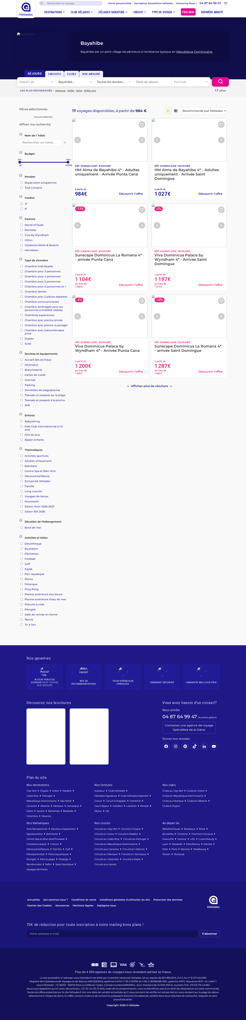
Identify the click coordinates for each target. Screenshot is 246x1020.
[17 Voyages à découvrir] (220, 82)
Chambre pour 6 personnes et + (45, 286)
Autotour (99, 790)
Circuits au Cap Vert (105, 828)
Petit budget (47, 859)
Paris (174, 849)
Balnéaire (31, 466)
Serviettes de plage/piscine (42, 390)
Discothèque (33, 543)
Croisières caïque (36, 844)
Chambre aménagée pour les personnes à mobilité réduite (44, 308)
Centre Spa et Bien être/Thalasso (45, 839)
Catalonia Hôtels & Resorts (42, 245)
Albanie (45, 805)
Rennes (185, 849)
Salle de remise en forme (41, 614)
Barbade (68, 810)
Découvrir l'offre (131, 194)
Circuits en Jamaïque (133, 854)
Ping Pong (32, 589)
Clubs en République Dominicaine (182, 795)
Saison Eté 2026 (35, 511)
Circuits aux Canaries (106, 849)
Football (30, 559)
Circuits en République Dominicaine (115, 844)
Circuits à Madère (128, 833)
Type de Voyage (162, 12)
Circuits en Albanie (133, 849)
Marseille (177, 844)
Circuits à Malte (131, 859)
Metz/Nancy (193, 844)
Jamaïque (73, 805)
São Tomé (65, 800)
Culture (54, 844)
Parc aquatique (34, 574)
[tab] (34, 73)
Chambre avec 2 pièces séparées (46, 296)
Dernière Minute (212, 12)
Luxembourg (206, 839)
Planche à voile (34, 604)
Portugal (47, 795)
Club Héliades (80, 12)
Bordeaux (189, 828)
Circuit (138, 12)
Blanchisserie (33, 370)
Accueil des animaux (38, 359)
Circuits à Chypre (131, 828)
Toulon (166, 854)
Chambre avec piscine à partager (46, 325)
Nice (165, 849)
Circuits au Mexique (106, 854)
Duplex (29, 338)
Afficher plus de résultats (149, 386)
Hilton (29, 240)
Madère (66, 790)
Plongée (30, 609)
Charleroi (182, 833)
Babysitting (32, 421)
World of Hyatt (34, 225)
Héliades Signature (111, 12)
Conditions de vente (83, 899)
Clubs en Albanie (197, 800)
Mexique (60, 90)
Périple (144, 805)
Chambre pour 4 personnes (43, 276)
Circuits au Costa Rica (106, 839)
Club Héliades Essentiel (134, 795)
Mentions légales (83, 905)
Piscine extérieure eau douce (43, 594)
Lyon (165, 844)
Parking (30, 385)
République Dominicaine (194, 51)
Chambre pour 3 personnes (43, 271)
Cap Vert (31, 790)
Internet (30, 380)
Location (131, 805)
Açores (40, 810)
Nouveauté (32, 501)
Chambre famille (35, 291)
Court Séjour (101, 805)
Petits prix (90, 90)
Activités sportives (36, 456)
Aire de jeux (32, 434)
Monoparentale (35, 854)
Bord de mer (33, 527)
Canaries (31, 805)
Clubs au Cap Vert (172, 790)
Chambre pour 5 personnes (43, 281)
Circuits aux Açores (105, 864)
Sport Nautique (64, 864)
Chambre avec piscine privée (44, 320)
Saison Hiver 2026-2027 (39, 506)
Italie (79, 90)
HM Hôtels (31, 250)
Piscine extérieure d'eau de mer (45, 599)
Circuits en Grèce (104, 833)
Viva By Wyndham (37, 235)
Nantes (208, 844)
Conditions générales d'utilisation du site (125, 899)
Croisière (118, 805)
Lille (192, 839)
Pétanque (31, 584)
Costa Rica (32, 795)
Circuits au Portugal (134, 839)
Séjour (98, 810)
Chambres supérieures (39, 315)
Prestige (63, 859)
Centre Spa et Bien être (40, 471)
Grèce (55, 790)
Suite (28, 343)
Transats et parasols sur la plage (45, 395)
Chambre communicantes (42, 301)
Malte (70, 90)
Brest (202, 828)
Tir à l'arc (30, 624)
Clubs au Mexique (173, 800)
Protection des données (167, 899)
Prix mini (188, 12)
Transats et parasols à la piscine (45, 400)
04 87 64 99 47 (179, 717)
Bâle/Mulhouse (171, 828)
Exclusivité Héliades (37, 481)
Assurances (62, 905)
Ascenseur (31, 364)
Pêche (29, 579)
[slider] (19, 162)
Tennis (29, 619)
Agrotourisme (34, 833)
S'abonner (209, 933)
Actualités (33, 899)
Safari (48, 864)
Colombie (32, 816)
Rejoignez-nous (106, 905)
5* (26, 209)
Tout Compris (33, 187)
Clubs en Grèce (195, 790)
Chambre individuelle (39, 266)
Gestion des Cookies (39, 905)
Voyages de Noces (36, 496)
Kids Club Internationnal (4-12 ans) (44, 428)
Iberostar (30, 230)
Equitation (31, 548)
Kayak (28, 569)
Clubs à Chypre (171, 805)
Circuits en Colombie (106, 859)
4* (26, 203)
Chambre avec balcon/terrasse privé (44, 332)
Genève (181, 839)
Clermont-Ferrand (202, 833)
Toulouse (179, 854)
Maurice (46, 816)
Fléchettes (32, 553)
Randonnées (33, 864)
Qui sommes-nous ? (55, 899)
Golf (27, 564)
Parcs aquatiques (58, 854)
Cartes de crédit (35, 375)
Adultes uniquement (38, 461)
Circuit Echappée (116, 800)
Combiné (135, 800)
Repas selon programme (41, 182)
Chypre (44, 790)
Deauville (168, 839)
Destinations (53, 12)
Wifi (27, 405)
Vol (107, 810)
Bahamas (53, 810)
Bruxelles (167, 833)
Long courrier (33, 491)
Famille (29, 486)
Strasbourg (199, 849)
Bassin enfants (34, 439)
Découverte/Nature (37, 476)
